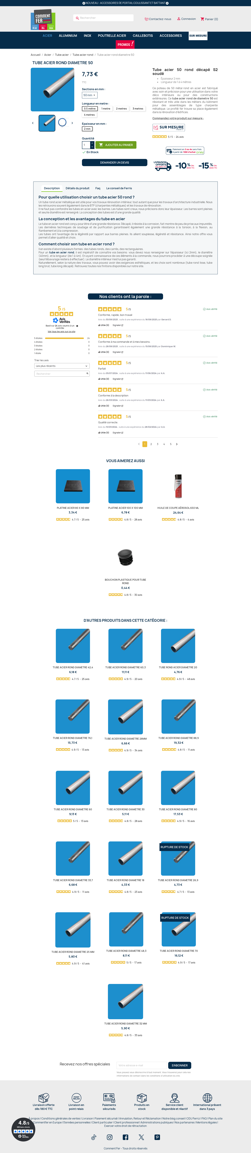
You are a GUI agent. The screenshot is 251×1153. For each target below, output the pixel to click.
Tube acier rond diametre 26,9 (178, 880)
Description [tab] (52, 188)
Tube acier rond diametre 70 (179, 950)
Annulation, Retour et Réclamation (140, 1118)
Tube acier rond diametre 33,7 (73, 880)
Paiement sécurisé (106, 1118)
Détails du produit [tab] (77, 188)
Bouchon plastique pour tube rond (125, 581)
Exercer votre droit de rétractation (125, 1126)
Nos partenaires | (185, 1122)
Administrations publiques (157, 1122)
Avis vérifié (211, 309)
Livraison (87, 1118)
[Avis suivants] (177, 444)
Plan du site (215, 1118)
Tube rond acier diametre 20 (178, 667)
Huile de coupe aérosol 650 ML (178, 508)
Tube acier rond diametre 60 (73, 809)
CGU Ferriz (193, 1118)
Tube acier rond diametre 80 (178, 809)
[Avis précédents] (139, 444)
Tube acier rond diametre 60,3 (125, 667)
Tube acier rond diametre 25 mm (73, 952)
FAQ (204, 1118)
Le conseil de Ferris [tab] (119, 188)
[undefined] (77, 326)
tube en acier (113, 218)
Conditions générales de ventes (60, 1118)
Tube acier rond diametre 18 (125, 880)
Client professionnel (126, 1122)
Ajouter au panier (116, 145)
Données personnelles (76, 1122)
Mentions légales (206, 1122)
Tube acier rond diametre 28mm (125, 738)
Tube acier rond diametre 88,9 (178, 738)
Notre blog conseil (174, 1118)
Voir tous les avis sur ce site (61, 331)
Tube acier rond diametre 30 (126, 809)
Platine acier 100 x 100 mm (125, 508)
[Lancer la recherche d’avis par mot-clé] (87, 373)
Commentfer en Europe (47, 1122)
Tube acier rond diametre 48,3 (126, 950)
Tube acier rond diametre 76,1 (72, 738)
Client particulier (102, 1122)
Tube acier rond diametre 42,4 (73, 667)
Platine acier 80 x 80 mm (73, 508)
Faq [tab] (97, 188)
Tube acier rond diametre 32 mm (125, 1023)
